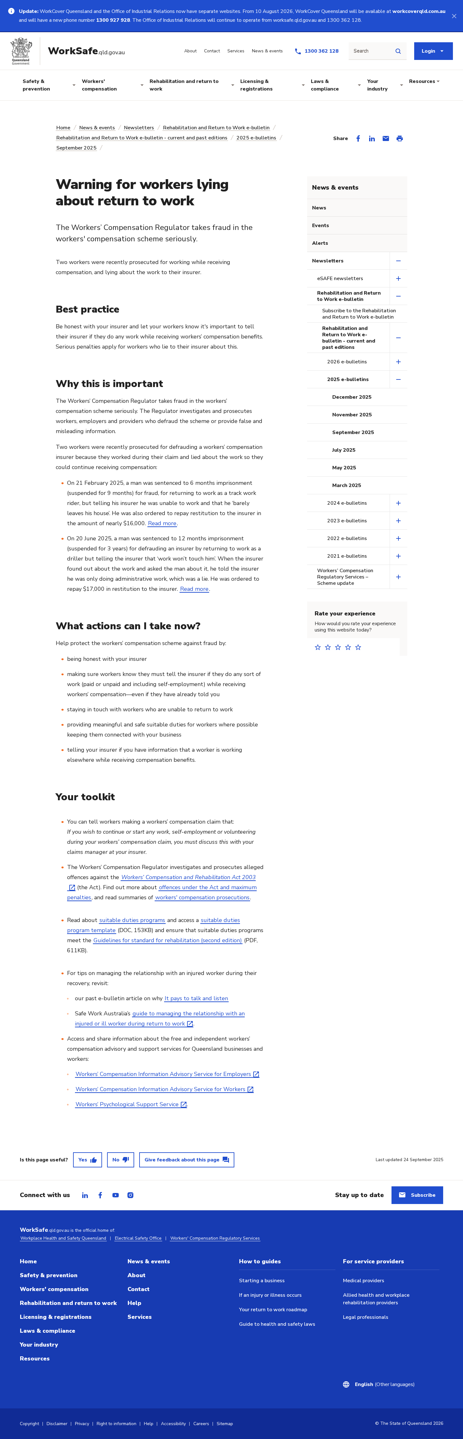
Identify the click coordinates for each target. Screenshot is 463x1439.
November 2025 (352, 414)
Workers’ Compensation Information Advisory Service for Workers (160, 1089)
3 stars (340, 647)
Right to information (116, 1424)
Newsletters (139, 128)
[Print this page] (399, 138)
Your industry (377, 85)
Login (428, 51)
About (137, 1275)
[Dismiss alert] (454, 16)
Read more (162, 523)
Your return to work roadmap (273, 1309)
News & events (97, 128)
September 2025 (76, 148)
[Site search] (398, 51)
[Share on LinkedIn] (372, 138)
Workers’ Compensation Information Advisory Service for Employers (163, 1074)
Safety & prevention (36, 85)
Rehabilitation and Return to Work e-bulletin (216, 128)
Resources (422, 81)
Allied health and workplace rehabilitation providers (376, 1299)
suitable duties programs (132, 920)
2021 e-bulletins (347, 556)
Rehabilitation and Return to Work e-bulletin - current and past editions (141, 138)
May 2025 (344, 467)
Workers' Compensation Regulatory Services (215, 1238)
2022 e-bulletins (347, 538)
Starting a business (262, 1280)
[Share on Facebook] (358, 138)
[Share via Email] (386, 138)
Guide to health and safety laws (277, 1324)
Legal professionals (365, 1317)
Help (134, 1303)
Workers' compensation (99, 85)
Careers (201, 1424)
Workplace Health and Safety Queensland (63, 1238)
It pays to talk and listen (196, 998)
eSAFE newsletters (340, 278)
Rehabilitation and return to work (184, 85)
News (319, 207)
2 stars (330, 647)
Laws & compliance (325, 85)
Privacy (82, 1424)
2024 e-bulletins (347, 503)
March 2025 (346, 485)
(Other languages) (385, 1384)
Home (63, 128)
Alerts (320, 243)
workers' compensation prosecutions (202, 897)
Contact (139, 1289)
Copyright (29, 1424)
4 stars (350, 647)
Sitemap (225, 1424)
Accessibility (173, 1424)
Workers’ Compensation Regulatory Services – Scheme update (345, 577)
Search (361, 51)
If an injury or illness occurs (270, 1295)
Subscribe (423, 1195)
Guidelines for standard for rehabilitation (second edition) (168, 940)
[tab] (85, 1195)
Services (140, 1317)
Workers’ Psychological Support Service (127, 1104)
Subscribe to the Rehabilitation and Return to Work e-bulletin (359, 313)
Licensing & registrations (256, 85)
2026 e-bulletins (347, 361)
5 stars (360, 647)
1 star (320, 647)
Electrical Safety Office (138, 1238)
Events (320, 225)
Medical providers (363, 1280)
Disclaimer (57, 1424)
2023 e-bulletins (347, 520)
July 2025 (344, 450)
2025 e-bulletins (256, 138)
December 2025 (352, 397)
